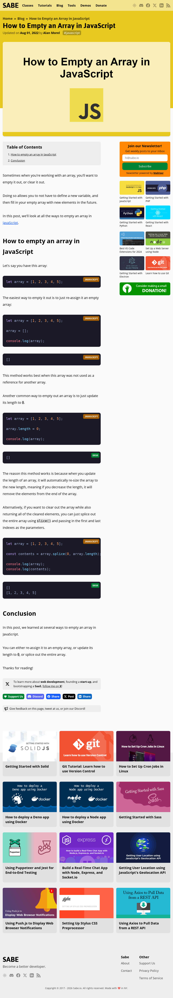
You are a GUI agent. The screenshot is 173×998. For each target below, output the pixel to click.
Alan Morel (51, 33)
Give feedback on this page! (47, 709)
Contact (126, 971)
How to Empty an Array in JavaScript (59, 18)
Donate (101, 5)
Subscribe (145, 166)
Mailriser (158, 173)
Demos (85, 5)
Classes (27, 5)
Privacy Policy (149, 971)
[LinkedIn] (161, 5)
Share (55, 696)
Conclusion (18, 160)
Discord (38, 696)
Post (71, 696)
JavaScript (10, 222)
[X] (155, 5)
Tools (72, 5)
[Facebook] (148, 5)
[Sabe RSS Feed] (168, 5)
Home (8, 18)
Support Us (15, 696)
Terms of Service (151, 978)
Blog (59, 5)
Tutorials (45, 5)
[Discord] (141, 5)
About (125, 963)
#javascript (72, 33)
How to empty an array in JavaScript (33, 154)
